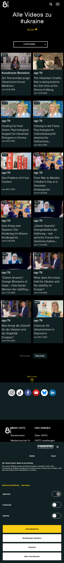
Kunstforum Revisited (15, 73)
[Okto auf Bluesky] (44, 392)
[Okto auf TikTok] (19, 392)
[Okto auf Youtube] (36, 392)
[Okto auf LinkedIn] (52, 392)
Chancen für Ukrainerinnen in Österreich (44, 330)
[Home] (8, 431)
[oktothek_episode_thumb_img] (16, 61)
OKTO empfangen (45, 440)
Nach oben (32, 377)
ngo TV (38, 73)
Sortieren (29, 44)
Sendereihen (18, 435)
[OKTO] (6, 4)
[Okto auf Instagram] (11, 392)
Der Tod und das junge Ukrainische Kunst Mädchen (16, 82)
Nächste (40, 356)
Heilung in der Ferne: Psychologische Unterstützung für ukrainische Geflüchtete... (47, 134)
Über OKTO (41, 435)
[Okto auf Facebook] (28, 392)
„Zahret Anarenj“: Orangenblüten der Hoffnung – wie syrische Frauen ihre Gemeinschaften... (46, 234)
